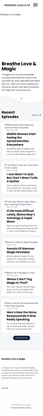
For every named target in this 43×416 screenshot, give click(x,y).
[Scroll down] (21, 99)
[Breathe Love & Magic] (17, 5)
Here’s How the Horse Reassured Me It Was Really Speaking (21, 315)
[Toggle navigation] (35, 5)
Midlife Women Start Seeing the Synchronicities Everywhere (21, 139)
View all (35, 115)
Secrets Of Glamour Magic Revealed (21, 250)
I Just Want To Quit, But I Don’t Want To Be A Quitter (22, 177)
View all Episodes (22, 338)
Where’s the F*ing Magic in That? (19, 281)
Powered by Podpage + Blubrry (21, 407)
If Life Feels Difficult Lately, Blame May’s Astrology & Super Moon (21, 216)
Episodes (5, 388)
